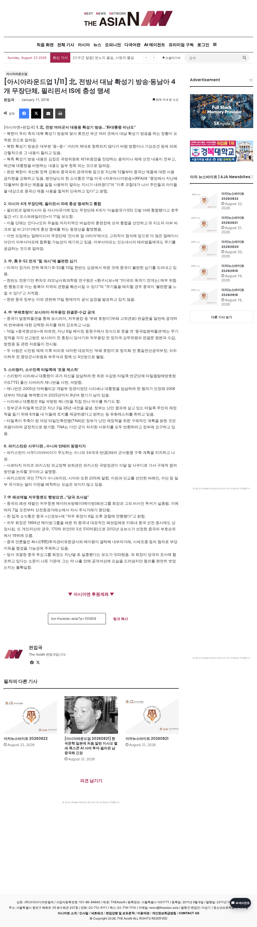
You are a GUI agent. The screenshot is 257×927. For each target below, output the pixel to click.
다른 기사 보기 (221, 317)
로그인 (203, 44)
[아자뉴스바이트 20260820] (204, 248)
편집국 (9, 99)
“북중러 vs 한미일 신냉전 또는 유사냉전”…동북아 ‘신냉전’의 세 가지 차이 (130, 57)
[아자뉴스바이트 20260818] (204, 296)
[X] (36, 114)
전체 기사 (65, 44)
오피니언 (113, 44)
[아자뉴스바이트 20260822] (30, 715)
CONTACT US (189, 913)
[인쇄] (60, 114)
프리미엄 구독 (181, 44)
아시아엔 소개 (67, 913)
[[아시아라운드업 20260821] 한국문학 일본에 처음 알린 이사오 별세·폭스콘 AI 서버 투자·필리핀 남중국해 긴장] (91, 715)
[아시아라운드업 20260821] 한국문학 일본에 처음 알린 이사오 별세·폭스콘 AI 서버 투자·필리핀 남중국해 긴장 (91, 745)
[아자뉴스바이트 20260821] (152, 715)
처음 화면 (45, 44)
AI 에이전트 (154, 44)
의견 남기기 (91, 780)
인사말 (83, 913)
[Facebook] (24, 114)
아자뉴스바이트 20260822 (26, 738)
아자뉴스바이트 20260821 (146, 738)
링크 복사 (120, 618)
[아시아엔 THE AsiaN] (128, 18)
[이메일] (48, 114)
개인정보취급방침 (164, 913)
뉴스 (97, 44)
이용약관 (143, 913)
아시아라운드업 (16, 74)
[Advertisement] (91, 841)
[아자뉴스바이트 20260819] (204, 272)
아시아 (84, 44)
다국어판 (132, 44)
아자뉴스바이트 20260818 (232, 292)
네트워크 (97, 913)
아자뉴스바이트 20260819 (232, 268)
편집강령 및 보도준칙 (120, 913)
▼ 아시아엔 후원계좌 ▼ (91, 594)
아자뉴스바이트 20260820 (232, 244)
